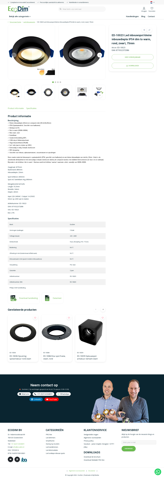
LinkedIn (37, 399)
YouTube (53, 399)
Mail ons (25, 394)
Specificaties (31, 108)
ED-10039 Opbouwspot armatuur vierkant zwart (87, 357)
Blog (143, 16)
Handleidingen (132, 16)
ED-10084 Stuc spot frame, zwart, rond (54, 357)
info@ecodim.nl (18, 447)
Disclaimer (91, 471)
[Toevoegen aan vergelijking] (149, 30)
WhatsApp (64, 394)
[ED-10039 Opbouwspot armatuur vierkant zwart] (90, 332)
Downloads (134, 66)
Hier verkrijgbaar (132, 57)
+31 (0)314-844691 (44, 394)
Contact (151, 16)
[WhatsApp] (158, 472)
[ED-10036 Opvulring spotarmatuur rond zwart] (23, 332)
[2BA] (24, 460)
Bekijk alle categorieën (19, 16)
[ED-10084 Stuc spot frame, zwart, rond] (57, 332)
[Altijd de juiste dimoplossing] (19, 9)
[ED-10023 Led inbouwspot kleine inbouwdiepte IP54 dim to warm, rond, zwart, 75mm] (31, 52)
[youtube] (10, 459)
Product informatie (16, 108)
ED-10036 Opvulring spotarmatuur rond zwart (20, 357)
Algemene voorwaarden (77, 471)
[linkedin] (17, 459)
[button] (144, 30)
